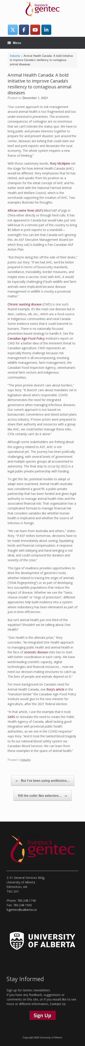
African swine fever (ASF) (25, 210)
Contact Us (58, 1004)
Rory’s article (55, 689)
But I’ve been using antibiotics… (42, 780)
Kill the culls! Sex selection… (42, 795)
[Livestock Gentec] (42, 10)
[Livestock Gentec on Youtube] (35, 30)
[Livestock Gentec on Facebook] (24, 30)
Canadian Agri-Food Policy (26, 338)
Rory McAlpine (60, 163)
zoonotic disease (36, 652)
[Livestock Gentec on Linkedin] (46, 30)
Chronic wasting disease (25, 304)
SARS (11, 717)
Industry (25, 760)
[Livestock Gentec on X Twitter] (13, 30)
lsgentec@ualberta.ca (22, 910)
